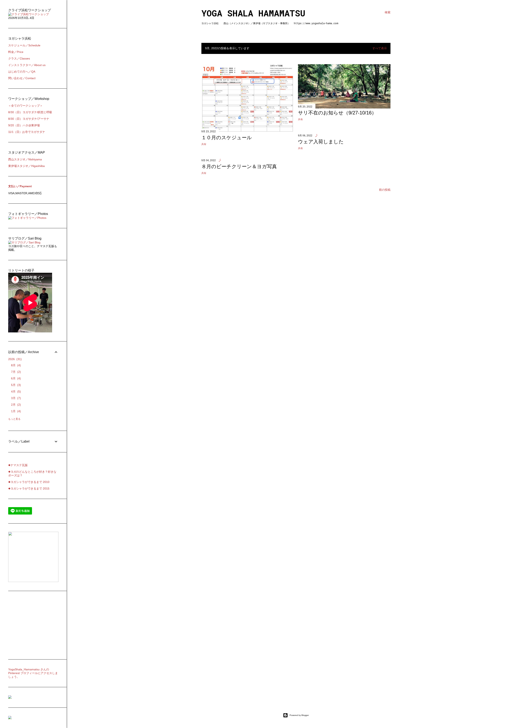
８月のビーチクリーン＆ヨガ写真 (239, 166)
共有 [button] (203, 144)
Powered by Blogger (299, 715)
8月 (15, 365)
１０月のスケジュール (226, 137)
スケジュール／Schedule (24, 45)
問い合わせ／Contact (21, 78)
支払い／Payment (20, 186)
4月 (15, 391)
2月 (15, 404)
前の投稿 (384, 189)
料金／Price (15, 52)
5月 (15, 385)
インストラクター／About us (27, 65)
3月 (15, 398)
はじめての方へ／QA (21, 71)
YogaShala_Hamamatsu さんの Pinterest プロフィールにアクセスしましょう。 (33, 673)
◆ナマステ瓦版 (18, 465)
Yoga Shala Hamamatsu (253, 13)
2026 (14, 359)
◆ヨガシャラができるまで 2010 (28, 482)
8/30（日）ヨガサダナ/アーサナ (28, 118)
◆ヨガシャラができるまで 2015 (28, 488)
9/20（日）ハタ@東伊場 (24, 125)
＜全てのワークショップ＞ (25, 105)
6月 (15, 378)
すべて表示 (379, 48)
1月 (15, 411)
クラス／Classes (19, 58)
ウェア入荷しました (321, 141)
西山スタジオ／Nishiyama (25, 159)
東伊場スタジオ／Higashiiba (26, 166)
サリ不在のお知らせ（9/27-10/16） (337, 112)
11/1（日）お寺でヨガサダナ (26, 132)
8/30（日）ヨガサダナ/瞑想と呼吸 (30, 112)
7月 (15, 371)
